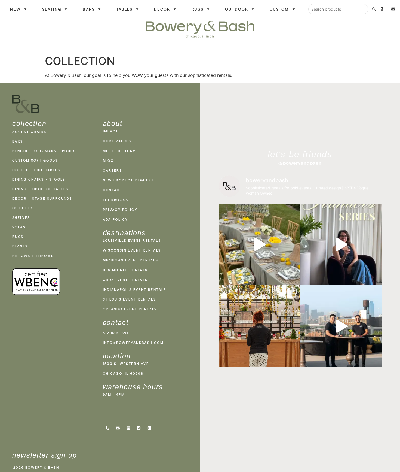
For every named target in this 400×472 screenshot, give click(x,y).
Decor (162, 9)
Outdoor (236, 9)
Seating (51, 9)
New (15, 9)
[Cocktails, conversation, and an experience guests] (259, 326)
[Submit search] (374, 9)
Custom (279, 9)
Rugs (198, 9)
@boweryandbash (300, 163)
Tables (124, 9)
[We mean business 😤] (341, 326)
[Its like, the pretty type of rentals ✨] (259, 244)
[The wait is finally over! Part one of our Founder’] (341, 244)
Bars (88, 9)
